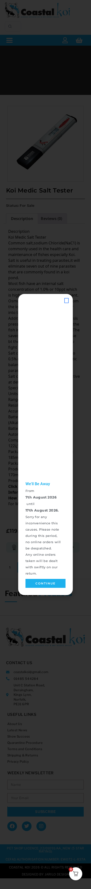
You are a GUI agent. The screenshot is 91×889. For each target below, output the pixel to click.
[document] (45, 444)
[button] (66, 300)
